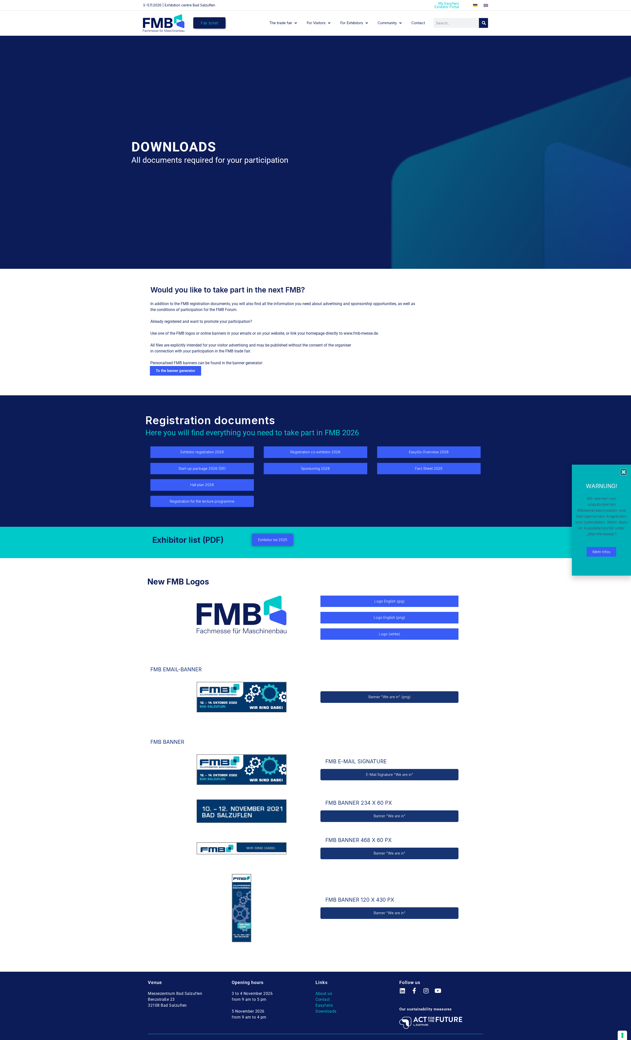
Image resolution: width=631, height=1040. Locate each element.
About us (324, 993)
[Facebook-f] (417, 994)
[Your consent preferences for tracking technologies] (622, 1035)
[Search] (483, 23)
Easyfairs (324, 1005)
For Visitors (316, 22)
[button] (623, 472)
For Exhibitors (351, 22)
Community (387, 22)
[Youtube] (441, 994)
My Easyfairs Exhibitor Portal (447, 5)
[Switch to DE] (475, 5)
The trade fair (280, 22)
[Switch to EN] (486, 5)
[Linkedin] (405, 994)
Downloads (326, 1011)
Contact (418, 22)
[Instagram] (429, 994)
